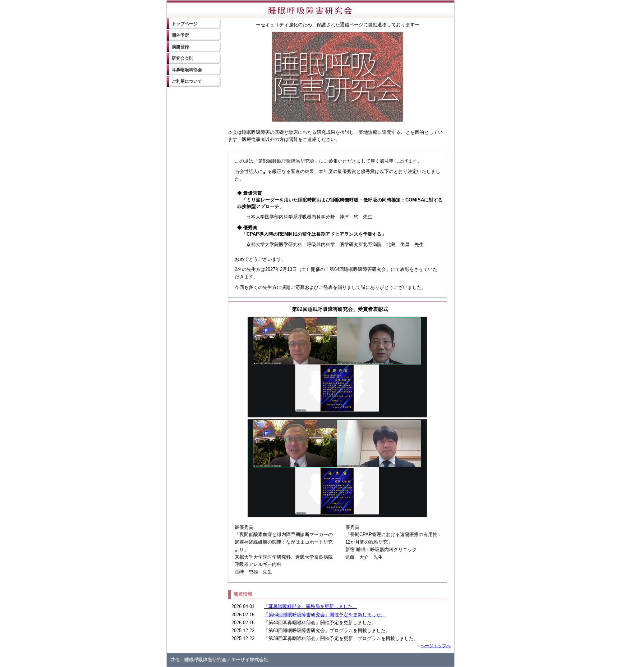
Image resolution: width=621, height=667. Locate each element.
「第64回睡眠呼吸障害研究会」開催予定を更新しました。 (325, 614)
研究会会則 (182, 58)
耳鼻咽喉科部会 (187, 69)
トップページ (185, 23)
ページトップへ (435, 645)
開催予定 (180, 35)
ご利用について (187, 81)
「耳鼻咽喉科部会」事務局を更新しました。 (310, 606)
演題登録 (180, 46)
